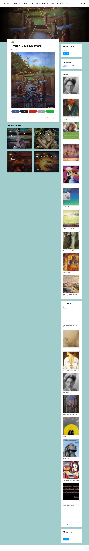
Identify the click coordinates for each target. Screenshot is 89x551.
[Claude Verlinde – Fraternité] (46, 161)
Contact (73, 3)
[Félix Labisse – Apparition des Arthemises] (19, 138)
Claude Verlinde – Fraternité (46, 157)
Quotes (38, 3)
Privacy (67, 3)
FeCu (6, 3)
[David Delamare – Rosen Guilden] (19, 161)
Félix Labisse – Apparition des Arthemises (19, 135)
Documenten (60, 3)
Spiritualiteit (45, 3)
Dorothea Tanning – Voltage (46, 134)
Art (20, 3)
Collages (25, 3)
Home (15, 3)
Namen (52, 3)
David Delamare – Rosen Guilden (17, 158)
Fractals (32, 3)
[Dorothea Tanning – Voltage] (46, 138)
